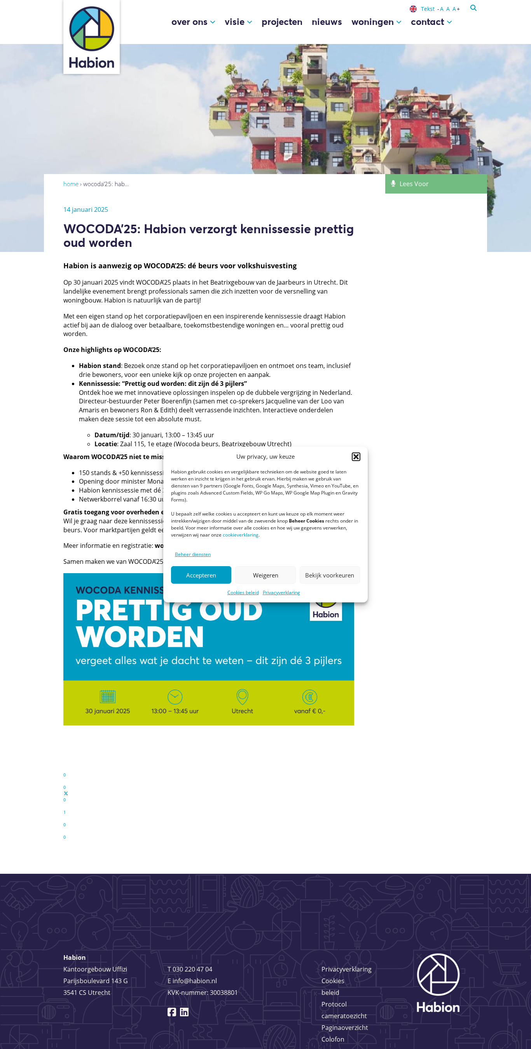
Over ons (190, 22)
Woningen (373, 22)
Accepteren (201, 575)
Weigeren (265, 575)
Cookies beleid (243, 592)
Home (71, 184)
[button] (356, 457)
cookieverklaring (241, 535)
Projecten (282, 22)
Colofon (332, 1039)
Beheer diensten (193, 554)
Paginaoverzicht (344, 1027)
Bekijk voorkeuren (329, 575)
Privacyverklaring (281, 592)
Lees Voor (414, 184)
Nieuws (327, 22)
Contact (429, 22)
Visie (236, 22)
